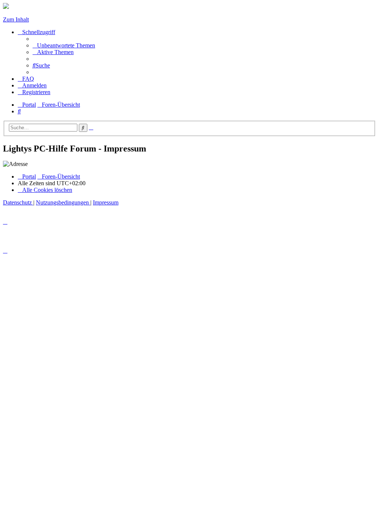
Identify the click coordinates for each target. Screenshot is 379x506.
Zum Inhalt (16, 19)
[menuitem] (64, 45)
